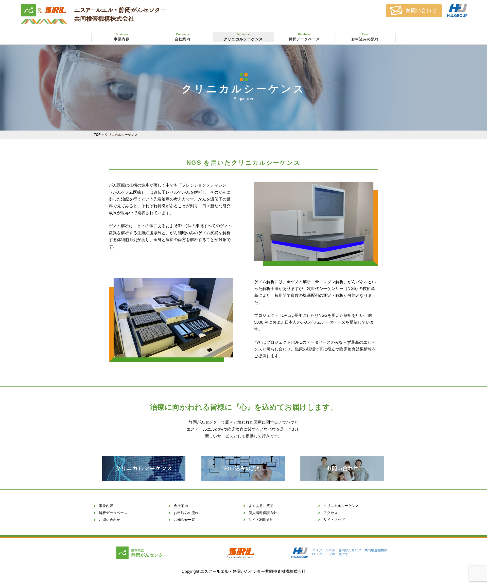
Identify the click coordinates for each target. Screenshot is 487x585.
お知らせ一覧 (184, 520)
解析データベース (304, 37)
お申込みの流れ (365, 37)
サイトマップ (334, 520)
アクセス (330, 513)
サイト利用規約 (261, 520)
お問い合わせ (109, 520)
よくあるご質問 (261, 506)
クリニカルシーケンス (243, 37)
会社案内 (182, 37)
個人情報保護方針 (263, 513)
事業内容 (122, 37)
